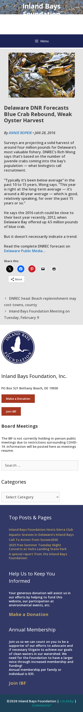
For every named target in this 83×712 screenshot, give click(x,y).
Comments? (41, 705)
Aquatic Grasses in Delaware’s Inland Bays (41, 535)
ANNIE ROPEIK (20, 132)
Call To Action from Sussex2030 (33, 540)
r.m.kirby (67, 701)
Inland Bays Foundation (41, 10)
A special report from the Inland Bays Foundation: (38, 556)
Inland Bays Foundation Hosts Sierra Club (41, 529)
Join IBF (11, 411)
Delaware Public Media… (25, 250)
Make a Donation (18, 399)
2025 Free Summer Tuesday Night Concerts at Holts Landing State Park (38, 547)
